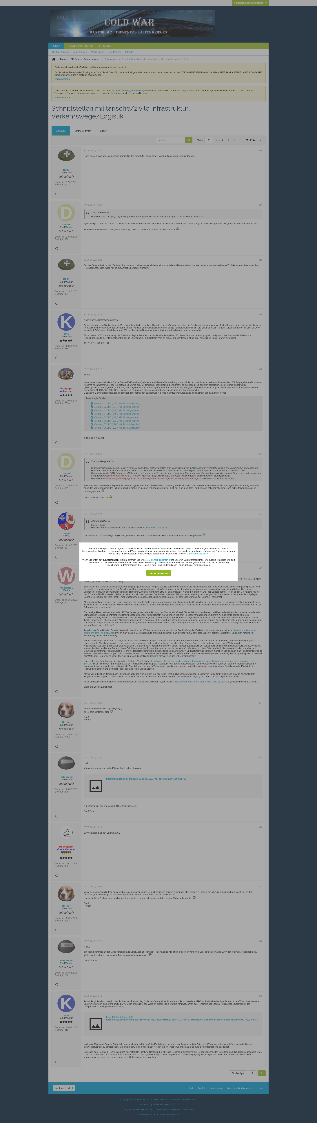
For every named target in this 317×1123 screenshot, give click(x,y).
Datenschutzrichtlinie (197, 553)
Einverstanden (159, 572)
